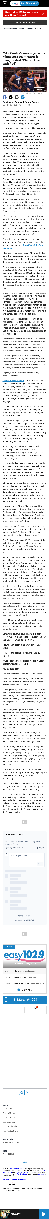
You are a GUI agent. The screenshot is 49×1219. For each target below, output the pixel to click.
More (39, 28)
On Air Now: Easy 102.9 (24, 964)
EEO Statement (9, 1122)
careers (41, 1174)
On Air (21, 28)
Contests (30, 28)
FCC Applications (10, 1131)
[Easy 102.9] (24, 3)
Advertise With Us (11, 1142)
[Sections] (5, 3)
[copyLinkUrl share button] (23, 97)
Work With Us (9, 1113)
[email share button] (17, 97)
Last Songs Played (10, 28)
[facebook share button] (5, 97)
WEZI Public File (10, 1126)
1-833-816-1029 (25, 999)
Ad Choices (22, 1174)
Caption (39, 89)
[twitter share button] (11, 97)
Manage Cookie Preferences (15, 1179)
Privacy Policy (22, 1172)
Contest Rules (9, 1117)
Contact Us (8, 1108)
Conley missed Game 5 (13, 380)
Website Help (8, 1154)
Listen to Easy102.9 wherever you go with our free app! (21, 13)
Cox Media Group (16, 1169)
